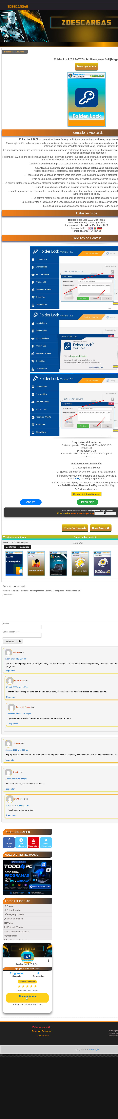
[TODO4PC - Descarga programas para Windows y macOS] (27, 877)
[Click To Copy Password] (105, 513)
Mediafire (87, 502)
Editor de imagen (14, 918)
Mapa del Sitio (42, 1035)
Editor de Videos (15, 927)
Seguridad (20, 52)
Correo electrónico (11, 632)
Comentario (8, 595)
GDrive (30, 502)
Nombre (6, 624)
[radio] (19, 986)
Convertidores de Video (18, 931)
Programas (8, 52)
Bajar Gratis (99, 527)
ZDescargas (94, 1049)
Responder (10, 670)
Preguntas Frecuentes (42, 1031)
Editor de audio (13, 910)
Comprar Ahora (27, 996)
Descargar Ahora (86, 66)
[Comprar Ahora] (27, 999)
